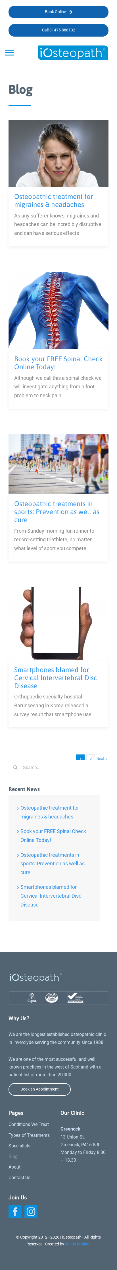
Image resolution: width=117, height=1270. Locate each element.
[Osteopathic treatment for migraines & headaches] (58, 124)
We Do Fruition (78, 1244)
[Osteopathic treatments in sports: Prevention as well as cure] (58, 439)
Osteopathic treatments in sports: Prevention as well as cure (56, 512)
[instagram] (30, 1211)
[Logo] (72, 48)
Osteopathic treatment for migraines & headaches (53, 200)
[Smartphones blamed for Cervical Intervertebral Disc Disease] (58, 591)
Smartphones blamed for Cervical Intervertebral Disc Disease (55, 678)
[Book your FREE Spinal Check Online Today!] (58, 276)
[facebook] (15, 1211)
